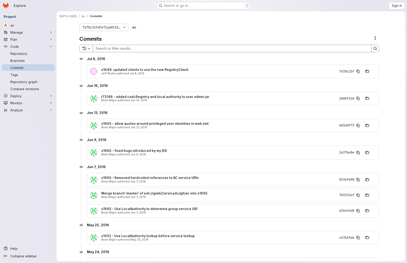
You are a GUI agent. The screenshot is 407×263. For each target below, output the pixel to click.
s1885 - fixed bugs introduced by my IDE (134, 151)
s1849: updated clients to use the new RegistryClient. (145, 70)
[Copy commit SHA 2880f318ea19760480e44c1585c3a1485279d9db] (358, 98)
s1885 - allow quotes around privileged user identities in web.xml (154, 123)
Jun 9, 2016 (138, 154)
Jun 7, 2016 (138, 181)
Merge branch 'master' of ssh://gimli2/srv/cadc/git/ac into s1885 (154, 193)
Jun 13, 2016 (138, 127)
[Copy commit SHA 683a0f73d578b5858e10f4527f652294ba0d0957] (358, 125)
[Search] (375, 48)
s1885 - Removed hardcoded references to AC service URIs (150, 178)
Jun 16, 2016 (138, 100)
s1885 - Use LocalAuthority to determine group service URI (149, 209)
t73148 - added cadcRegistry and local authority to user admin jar (155, 97)
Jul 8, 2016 (137, 73)
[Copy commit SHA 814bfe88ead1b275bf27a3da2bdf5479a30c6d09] (358, 179)
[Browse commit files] (367, 71)
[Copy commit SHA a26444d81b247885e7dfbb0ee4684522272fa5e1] (358, 211)
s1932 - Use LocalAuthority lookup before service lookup (148, 236)
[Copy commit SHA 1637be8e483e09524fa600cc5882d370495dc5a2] (358, 152)
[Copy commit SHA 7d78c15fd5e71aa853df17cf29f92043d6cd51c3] (358, 71)
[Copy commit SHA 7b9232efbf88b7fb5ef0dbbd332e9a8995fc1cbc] (358, 195)
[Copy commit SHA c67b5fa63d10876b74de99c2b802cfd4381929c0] (358, 237)
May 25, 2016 (139, 239)
